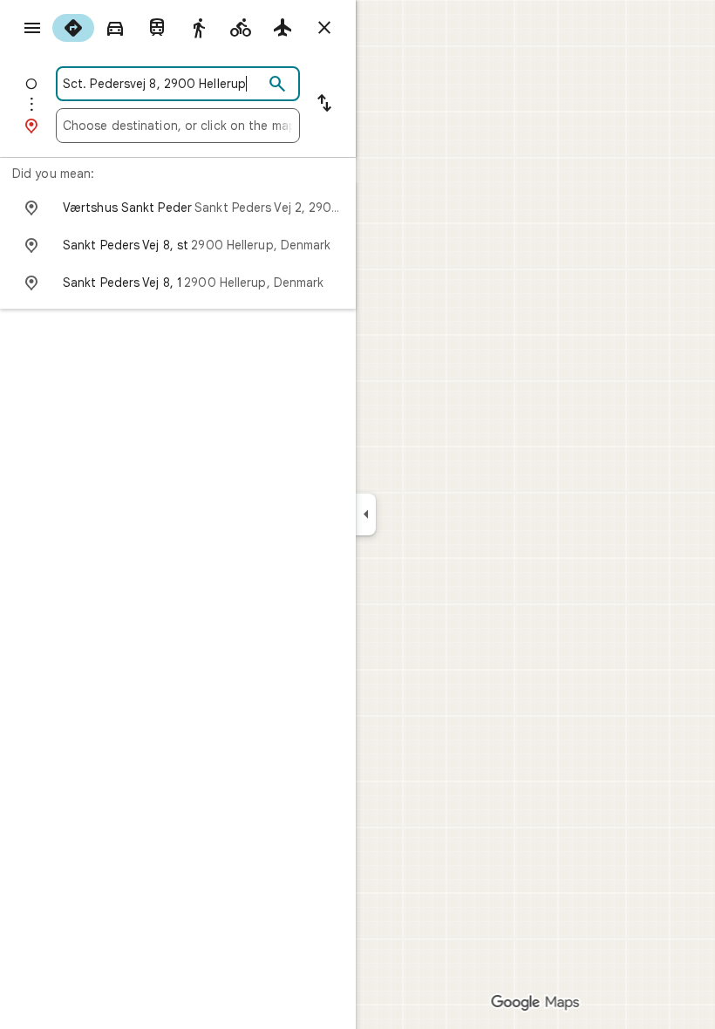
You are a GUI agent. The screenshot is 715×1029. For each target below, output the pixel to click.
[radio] (73, 27)
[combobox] (163, 83)
